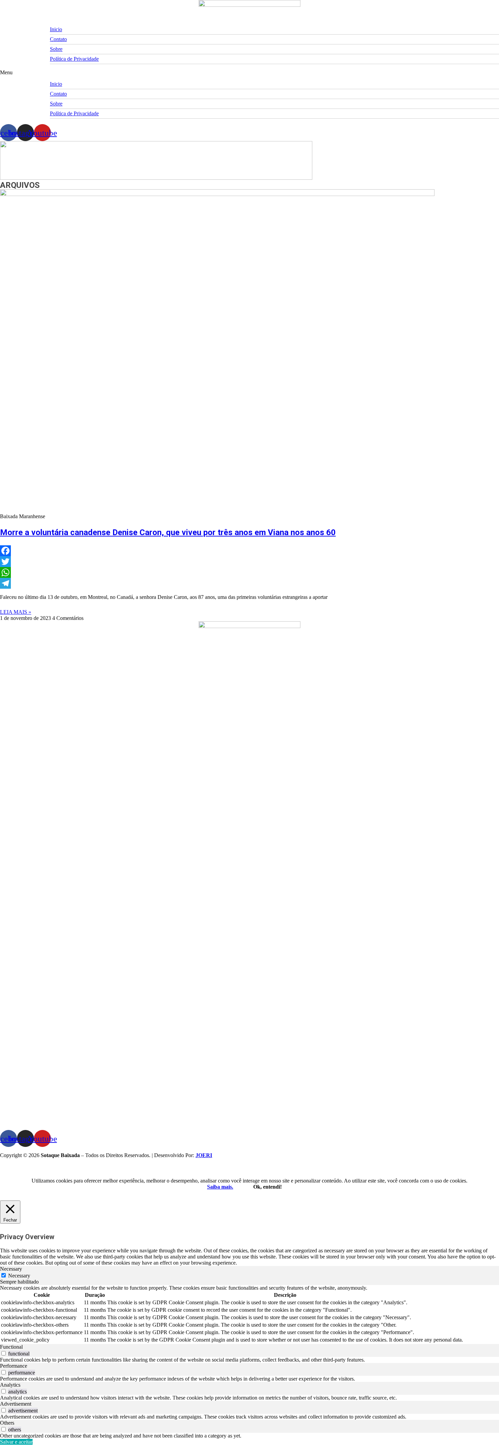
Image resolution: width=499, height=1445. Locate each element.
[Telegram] (249, 583)
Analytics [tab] (10, 1385)
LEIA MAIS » (15, 612)
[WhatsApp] (249, 572)
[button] (249, 73)
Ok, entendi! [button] (267, 1187)
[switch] (3, 1353)
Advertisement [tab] (15, 1404)
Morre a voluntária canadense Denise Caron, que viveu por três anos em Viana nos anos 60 (168, 532)
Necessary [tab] (11, 1269)
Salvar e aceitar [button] (16, 1442)
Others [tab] (7, 1423)
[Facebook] (249, 550)
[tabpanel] (249, 1314)
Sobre (56, 49)
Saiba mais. (220, 1187)
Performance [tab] (13, 1366)
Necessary (19, 1275)
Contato (58, 39)
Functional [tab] (11, 1347)
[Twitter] (249, 561)
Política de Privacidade (74, 59)
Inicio (56, 29)
